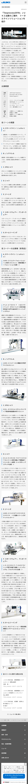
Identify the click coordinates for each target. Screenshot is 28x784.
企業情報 (3, 725)
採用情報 (3, 753)
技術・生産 (4, 734)
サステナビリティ (6, 739)
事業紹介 (3, 730)
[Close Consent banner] (25, 764)
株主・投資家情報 (6, 744)
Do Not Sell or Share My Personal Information (14, 776)
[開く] (25, 725)
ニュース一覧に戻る (15, 714)
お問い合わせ (5, 757)
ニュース (3, 748)
